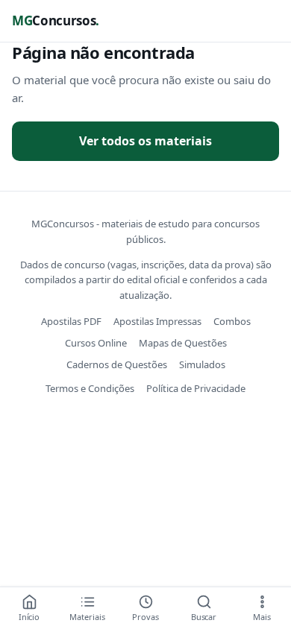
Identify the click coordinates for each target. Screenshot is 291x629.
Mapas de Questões (183, 343)
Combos (232, 321)
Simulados (202, 364)
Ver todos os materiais (145, 141)
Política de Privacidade (195, 388)
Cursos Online (96, 343)
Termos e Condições (90, 388)
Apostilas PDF (71, 321)
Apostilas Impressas (157, 321)
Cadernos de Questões (116, 364)
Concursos (55, 20)
